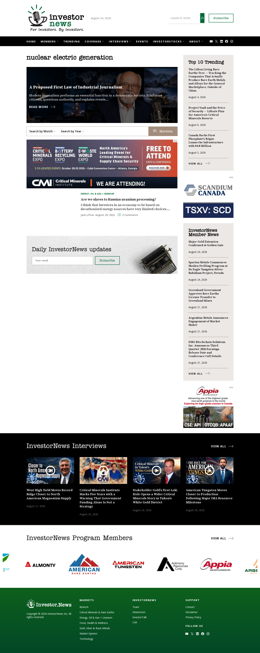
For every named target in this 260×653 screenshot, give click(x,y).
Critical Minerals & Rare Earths (97, 612)
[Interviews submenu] (130, 41)
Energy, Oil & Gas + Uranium (97, 193)
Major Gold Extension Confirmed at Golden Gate (206, 243)
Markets (165, 131)
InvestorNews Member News (204, 232)
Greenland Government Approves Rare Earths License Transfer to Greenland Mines (205, 295)
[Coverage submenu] (103, 41)
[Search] (202, 18)
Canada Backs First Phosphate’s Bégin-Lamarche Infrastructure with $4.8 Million (206, 141)
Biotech (84, 607)
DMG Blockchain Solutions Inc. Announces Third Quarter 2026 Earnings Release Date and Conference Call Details (207, 349)
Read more (38, 107)
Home (31, 41)
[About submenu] (202, 41)
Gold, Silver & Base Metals (95, 628)
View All (196, 163)
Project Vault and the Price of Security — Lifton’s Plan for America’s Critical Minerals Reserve (207, 113)
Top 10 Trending (206, 62)
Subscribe (221, 18)
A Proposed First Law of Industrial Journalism (76, 87)
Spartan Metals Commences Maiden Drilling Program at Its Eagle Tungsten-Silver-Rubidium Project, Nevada (208, 268)
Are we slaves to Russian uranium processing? (118, 200)
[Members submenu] (58, 41)
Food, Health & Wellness (94, 623)
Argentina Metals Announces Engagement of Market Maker (208, 321)
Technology (86, 638)
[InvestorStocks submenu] (183, 41)
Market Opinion (88, 633)
